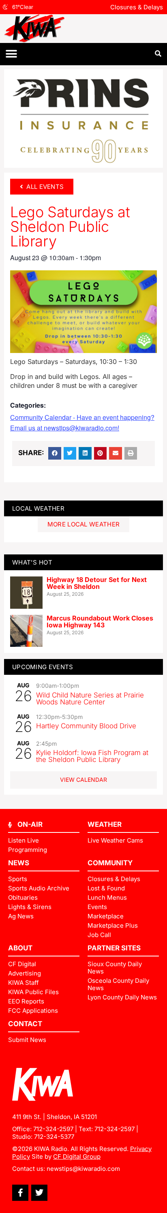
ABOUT (20, 948)
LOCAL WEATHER (38, 508)
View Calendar (83, 779)
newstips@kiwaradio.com (83, 1168)
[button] (11, 54)
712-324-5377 (54, 1136)
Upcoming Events (42, 667)
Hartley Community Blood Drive (86, 726)
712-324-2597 (53, 1129)
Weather (105, 824)
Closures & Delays (136, 7)
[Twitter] (39, 1193)
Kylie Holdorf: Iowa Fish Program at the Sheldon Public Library (92, 756)
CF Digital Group (77, 1156)
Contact (25, 1024)
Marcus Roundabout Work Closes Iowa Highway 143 (100, 621)
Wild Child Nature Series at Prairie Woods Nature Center (90, 698)
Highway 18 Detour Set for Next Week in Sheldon (97, 583)
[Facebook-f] (20, 1193)
